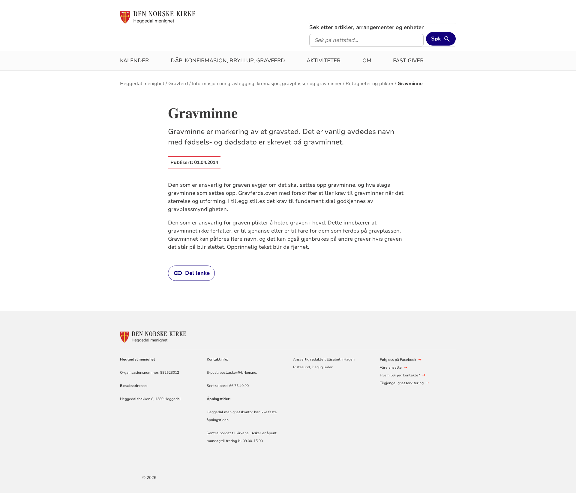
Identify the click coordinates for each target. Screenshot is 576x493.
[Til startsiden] (157, 17)
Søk (436, 38)
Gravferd (178, 83)
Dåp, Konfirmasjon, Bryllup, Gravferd (228, 60)
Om (366, 60)
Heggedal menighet (142, 83)
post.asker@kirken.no (238, 372)
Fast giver (408, 60)
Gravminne (410, 83)
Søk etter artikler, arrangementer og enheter (366, 27)
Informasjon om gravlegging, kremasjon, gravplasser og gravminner (267, 83)
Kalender (134, 60)
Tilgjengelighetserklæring (402, 383)
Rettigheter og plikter (370, 83)
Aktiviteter (323, 60)
